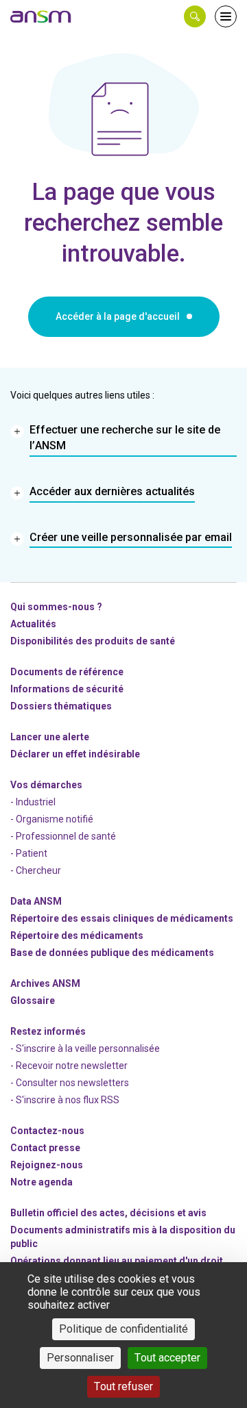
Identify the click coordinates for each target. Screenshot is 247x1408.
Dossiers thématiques (61, 706)
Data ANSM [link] (36, 901)
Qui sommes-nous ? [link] (56, 606)
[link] (41, 16)
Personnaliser (80, 1357)
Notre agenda (41, 1182)
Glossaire (32, 1000)
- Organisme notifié (51, 819)
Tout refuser (123, 1386)
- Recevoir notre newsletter (69, 1065)
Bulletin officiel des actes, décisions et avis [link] (108, 1212)
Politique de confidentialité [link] (123, 1328)
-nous (46, 1164)
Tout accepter (167, 1357)
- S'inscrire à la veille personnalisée (85, 1048)
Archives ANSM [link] (45, 983)
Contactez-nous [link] (47, 1130)
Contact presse (45, 1147)
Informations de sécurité (67, 688)
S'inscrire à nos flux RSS (67, 1099)
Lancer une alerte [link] (49, 736)
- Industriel (33, 801)
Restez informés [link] (48, 1031)
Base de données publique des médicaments (112, 952)
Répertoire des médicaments (76, 935)
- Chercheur (35, 870)
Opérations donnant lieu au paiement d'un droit (116, 1260)
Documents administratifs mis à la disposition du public (122, 1236)
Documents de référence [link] (67, 671)
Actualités (33, 623)
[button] (195, 16)
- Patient (28, 853)
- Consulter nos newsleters (69, 1082)
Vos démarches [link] (46, 784)
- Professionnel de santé (63, 836)
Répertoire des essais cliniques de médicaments (121, 918)
